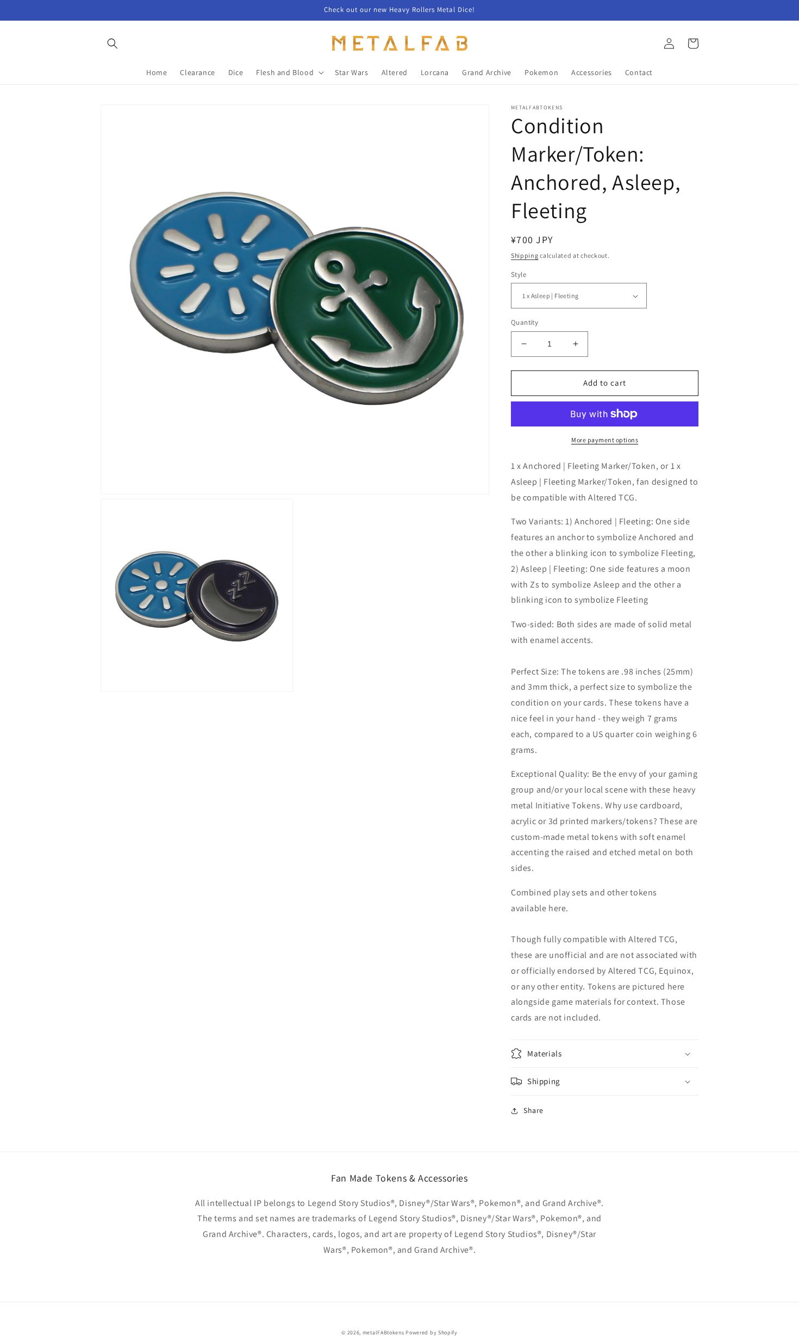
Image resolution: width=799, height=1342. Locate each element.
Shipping (525, 255)
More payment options (604, 440)
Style (518, 274)
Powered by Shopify (431, 1332)
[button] (112, 43)
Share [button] (533, 1110)
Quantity (524, 322)
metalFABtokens (383, 1332)
